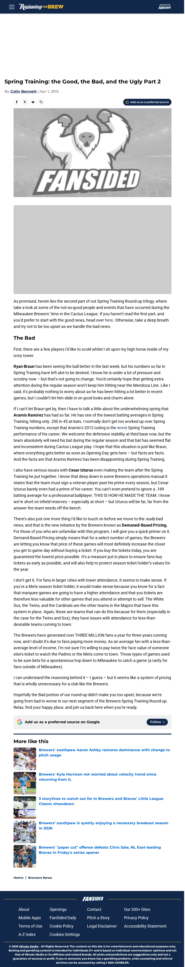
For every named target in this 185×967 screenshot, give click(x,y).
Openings (58, 909)
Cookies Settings (65, 934)
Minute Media (28, 946)
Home (18, 878)
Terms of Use (30, 926)
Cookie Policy (62, 926)
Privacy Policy (136, 917)
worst (122, 427)
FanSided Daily (63, 917)
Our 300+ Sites (137, 909)
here (109, 320)
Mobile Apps (29, 917)
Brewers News (40, 878)
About (23, 909)
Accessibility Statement (145, 926)
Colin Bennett (23, 91)
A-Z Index (27, 934)
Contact (94, 909)
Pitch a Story (98, 917)
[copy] (41, 102)
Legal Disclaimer (102, 926)
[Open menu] (11, 6)
